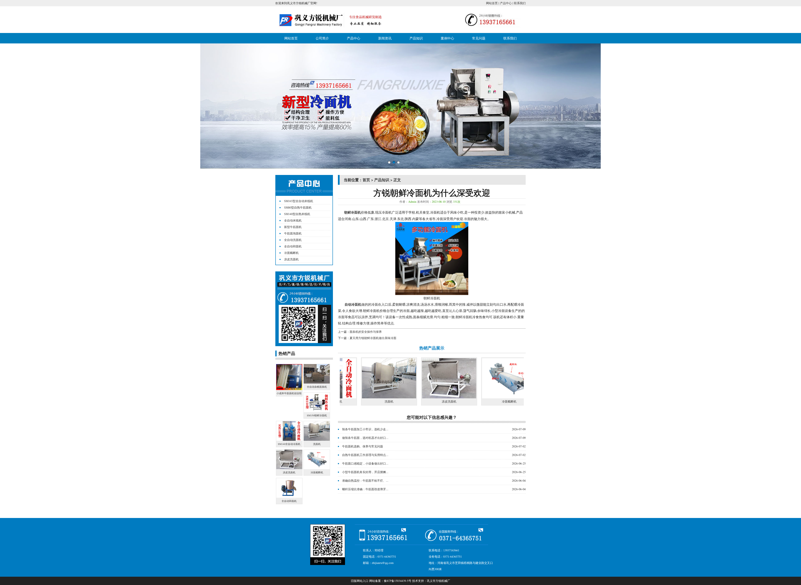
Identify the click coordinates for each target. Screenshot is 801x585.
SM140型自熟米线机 (297, 214)
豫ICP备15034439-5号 (397, 581)
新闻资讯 (385, 38)
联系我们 (520, 3)
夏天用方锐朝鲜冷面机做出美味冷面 (373, 338)
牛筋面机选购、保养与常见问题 (362, 446)
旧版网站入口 (359, 581)
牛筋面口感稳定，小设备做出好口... (365, 463)
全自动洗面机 (293, 240)
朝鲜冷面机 (431, 298)
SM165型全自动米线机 (298, 201)
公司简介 (322, 38)
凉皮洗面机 (291, 259)
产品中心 (506, 3)
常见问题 (478, 38)
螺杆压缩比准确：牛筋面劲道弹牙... (365, 489)
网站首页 (492, 3)
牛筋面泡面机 (293, 233)
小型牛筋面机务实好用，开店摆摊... (365, 472)
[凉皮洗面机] (417, 397)
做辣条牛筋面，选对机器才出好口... (365, 438)
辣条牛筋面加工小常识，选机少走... (365, 429)
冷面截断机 (291, 253)
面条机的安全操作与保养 (366, 332)
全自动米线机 (293, 220)
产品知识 (416, 38)
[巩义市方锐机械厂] (331, 30)
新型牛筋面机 (293, 227)
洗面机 (357, 401)
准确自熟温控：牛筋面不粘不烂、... (365, 480)
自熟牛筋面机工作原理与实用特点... (365, 455)
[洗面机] (357, 397)
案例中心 (447, 38)
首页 (366, 179)
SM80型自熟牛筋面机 (298, 207)
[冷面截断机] (477, 397)
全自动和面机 (293, 246)
